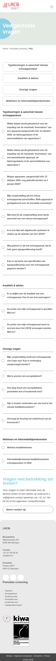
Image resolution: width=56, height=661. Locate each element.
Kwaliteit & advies (28, 78)
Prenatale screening (18, 49)
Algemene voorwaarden (23, 656)
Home (5, 49)
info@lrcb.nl (8, 555)
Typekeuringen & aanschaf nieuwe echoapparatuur (28, 67)
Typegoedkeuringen (13, 605)
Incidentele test (11, 602)
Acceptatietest (11, 593)
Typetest (8, 591)
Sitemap (9, 656)
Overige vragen (28, 89)
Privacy (47, 656)
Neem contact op (16, 509)
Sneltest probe (11, 596)
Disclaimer (38, 656)
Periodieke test (11, 599)
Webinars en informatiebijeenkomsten (28, 101)
